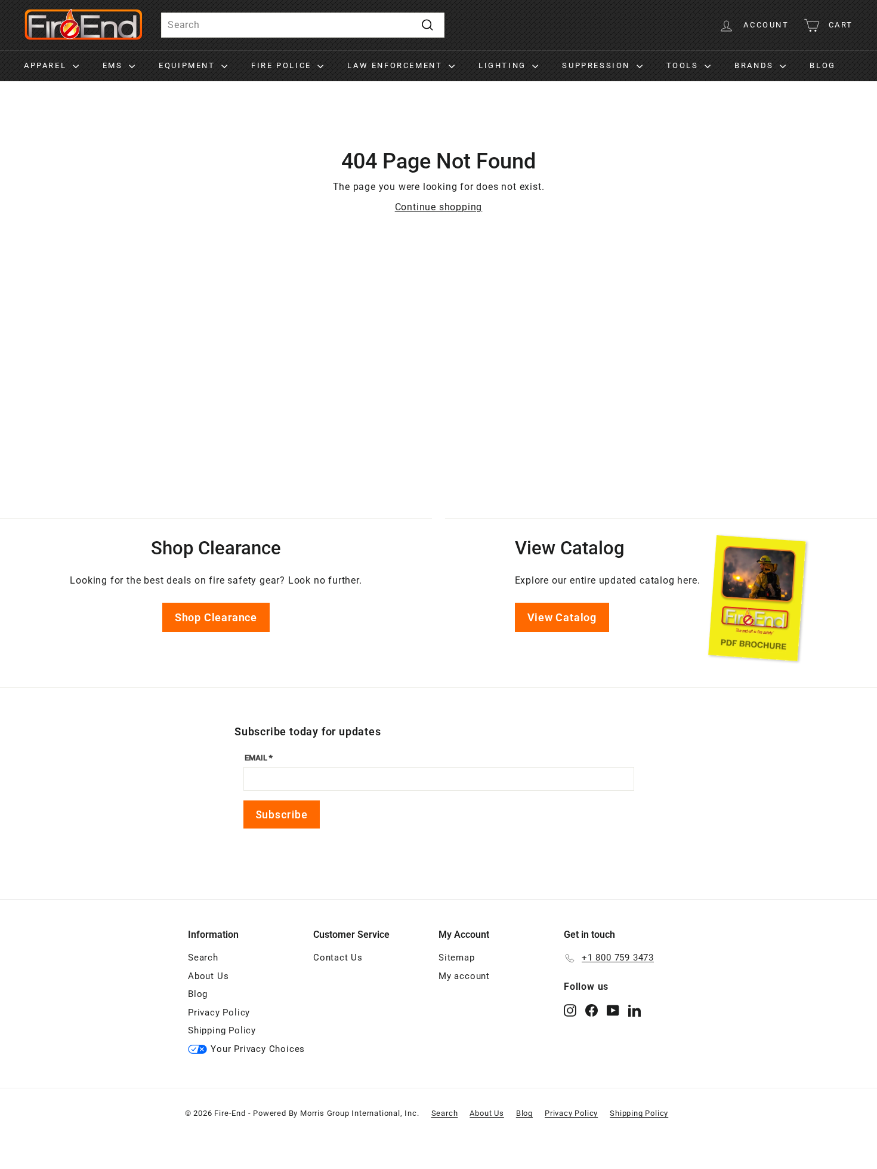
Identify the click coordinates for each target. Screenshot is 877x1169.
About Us (208, 976)
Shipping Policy (222, 1030)
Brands (755, 65)
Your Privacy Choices (258, 1049)
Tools (684, 65)
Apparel (47, 65)
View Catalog (562, 617)
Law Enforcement (396, 65)
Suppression (597, 65)
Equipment (188, 65)
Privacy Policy (219, 1012)
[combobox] (302, 25)
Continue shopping (439, 207)
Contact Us (338, 957)
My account (464, 976)
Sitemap (456, 957)
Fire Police (282, 65)
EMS (114, 65)
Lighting (503, 65)
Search (203, 957)
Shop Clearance (216, 617)
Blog (822, 65)
